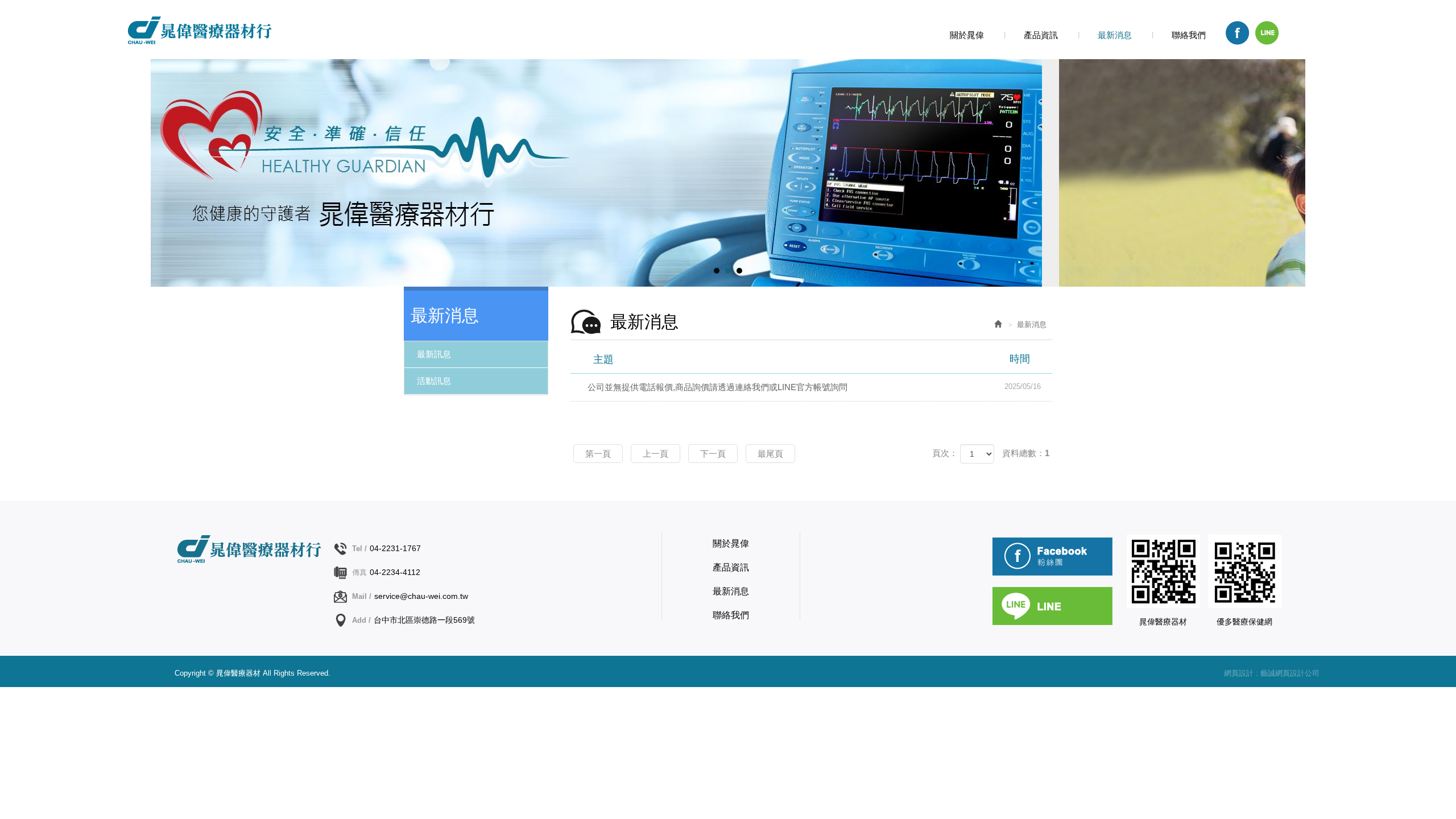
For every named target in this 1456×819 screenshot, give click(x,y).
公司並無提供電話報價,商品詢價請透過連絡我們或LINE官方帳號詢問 (814, 387)
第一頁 (598, 453)
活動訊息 (434, 381)
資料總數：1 (1025, 453)
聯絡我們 (731, 615)
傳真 (359, 572)
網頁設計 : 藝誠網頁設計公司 (1272, 673)
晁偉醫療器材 (199, 30)
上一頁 (655, 453)
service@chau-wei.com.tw (421, 596)
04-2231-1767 (395, 548)
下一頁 (713, 453)
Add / (361, 620)
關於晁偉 (731, 543)
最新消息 (731, 591)
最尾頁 (770, 453)
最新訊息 (434, 354)
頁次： (945, 453)
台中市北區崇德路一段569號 (424, 619)
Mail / (361, 596)
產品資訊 (731, 567)
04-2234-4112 (395, 572)
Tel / (359, 548)
